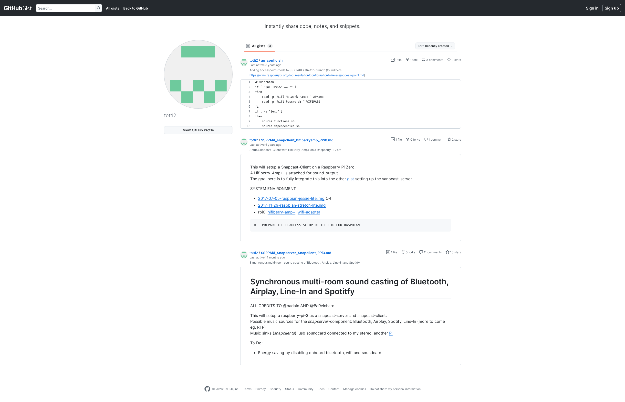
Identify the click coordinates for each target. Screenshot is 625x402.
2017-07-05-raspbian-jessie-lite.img (291, 198)
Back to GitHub (135, 8)
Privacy (260, 389)
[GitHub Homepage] (207, 389)
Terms (247, 389)
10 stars (455, 252)
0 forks (415, 139)
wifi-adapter (309, 212)
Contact (333, 389)
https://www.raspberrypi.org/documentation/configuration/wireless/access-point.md (307, 75)
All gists (112, 8)
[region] (350, 104)
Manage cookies (354, 389)
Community (305, 389)
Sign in (592, 8)
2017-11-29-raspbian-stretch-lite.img (292, 205)
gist (350, 178)
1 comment (435, 139)
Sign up (612, 8)
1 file (398, 60)
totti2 (254, 60)
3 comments (434, 60)
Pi (391, 333)
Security (275, 389)
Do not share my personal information (395, 389)
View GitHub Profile (198, 130)
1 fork (413, 60)
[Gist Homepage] (18, 8)
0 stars (456, 60)
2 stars (456, 139)
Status (289, 389)
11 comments (432, 252)
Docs (320, 389)
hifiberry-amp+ (281, 212)
